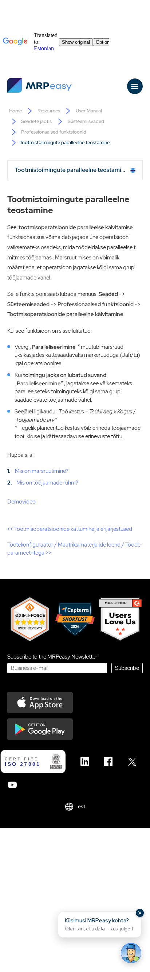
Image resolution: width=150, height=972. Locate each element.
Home (15, 111)
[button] (99, 924)
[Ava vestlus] (131, 953)
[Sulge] (140, 913)
